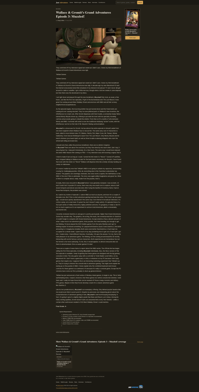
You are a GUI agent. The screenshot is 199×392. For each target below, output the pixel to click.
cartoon (57, 332)
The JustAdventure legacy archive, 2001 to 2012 (66, 388)
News (89, 2)
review (61, 332)
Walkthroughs (77, 2)
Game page (132, 37)
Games (71, 2)
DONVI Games (60, 385)
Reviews (85, 2)
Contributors (101, 2)
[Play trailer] (88, 46)
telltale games (66, 332)
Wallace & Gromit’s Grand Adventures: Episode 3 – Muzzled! (131, 31)
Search (140, 2)
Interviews (94, 2)
